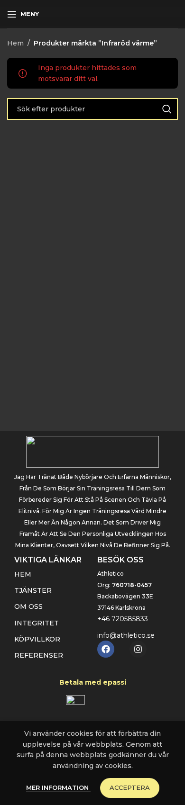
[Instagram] (138, 649)
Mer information (58, 787)
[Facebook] (105, 649)
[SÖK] (167, 109)
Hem (15, 43)
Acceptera (130, 787)
